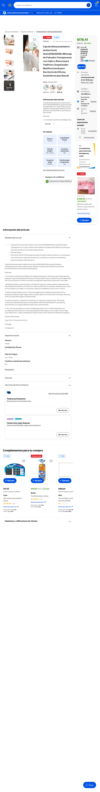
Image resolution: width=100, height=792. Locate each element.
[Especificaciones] (69, 335)
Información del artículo (16, 229)
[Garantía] (69, 378)
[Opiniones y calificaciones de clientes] (69, 521)
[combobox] (53, 5)
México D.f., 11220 (87, 82)
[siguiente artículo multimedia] (34, 69)
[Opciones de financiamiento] (69, 384)
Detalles (93, 101)
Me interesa (62, 410)
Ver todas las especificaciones (53, 170)
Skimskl (46, 41)
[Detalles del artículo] (69, 238)
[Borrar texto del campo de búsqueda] (85, 5)
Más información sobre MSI (58, 393)
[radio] (46, 89)
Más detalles (9, 369)
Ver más (48, 124)
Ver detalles (91, 60)
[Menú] (4, 5)
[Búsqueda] (88, 5)
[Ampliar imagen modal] (34, 45)
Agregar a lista (89, 137)
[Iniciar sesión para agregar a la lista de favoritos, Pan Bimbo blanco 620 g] (51, 461)
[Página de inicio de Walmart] (10, 5)
